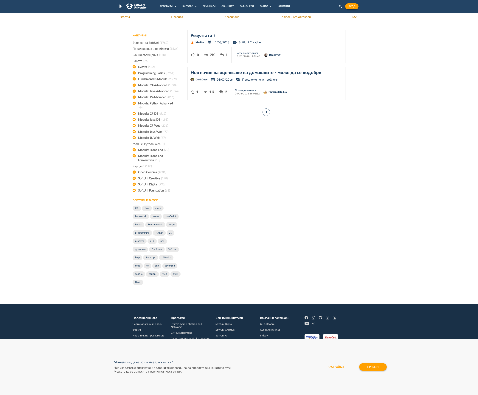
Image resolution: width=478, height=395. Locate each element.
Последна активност (246, 53)
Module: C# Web (153, 125)
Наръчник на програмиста (148, 335)
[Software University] (136, 6)
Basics (138, 224)
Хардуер (142, 166)
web (164, 274)
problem (139, 241)
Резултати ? (202, 35)
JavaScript (170, 216)
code (137, 266)
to (147, 266)
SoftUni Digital (151, 184)
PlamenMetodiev (278, 92)
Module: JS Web (152, 137)
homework (141, 216)
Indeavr (264, 335)
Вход (352, 6)
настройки (336, 367)
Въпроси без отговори (295, 17)
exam (158, 208)
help (137, 257)
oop (157, 266)
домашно (140, 249)
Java (147, 208)
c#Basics (166, 257)
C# (136, 208)
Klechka (199, 42)
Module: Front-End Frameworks (150, 158)
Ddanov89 (275, 55)
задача (138, 274)
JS (170, 233)
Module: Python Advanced (155, 105)
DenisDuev (201, 80)
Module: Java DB (153, 119)
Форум (125, 17)
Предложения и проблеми (155, 48)
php (162, 241)
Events (146, 66)
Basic (138, 282)
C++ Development (181, 333)
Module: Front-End (153, 149)
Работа (140, 60)
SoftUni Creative (153, 178)
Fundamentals (155, 224)
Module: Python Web (149, 144)
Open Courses (152, 172)
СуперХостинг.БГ (270, 330)
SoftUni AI (221, 335)
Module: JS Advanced (156, 97)
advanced (170, 266)
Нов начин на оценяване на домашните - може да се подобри (255, 73)
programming (142, 233)
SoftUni (172, 249)
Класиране (231, 17)
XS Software (267, 324)
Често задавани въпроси (147, 324)
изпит (156, 216)
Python (159, 233)
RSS (355, 17)
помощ (152, 274)
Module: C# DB (152, 113)
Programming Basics (156, 73)
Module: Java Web (153, 131)
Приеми (373, 367)
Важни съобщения (149, 54)
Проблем (157, 249)
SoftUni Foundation (154, 190)
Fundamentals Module (157, 79)
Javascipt (151, 257)
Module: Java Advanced (158, 91)
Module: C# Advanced (157, 85)
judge (172, 224)
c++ (152, 241)
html (175, 274)
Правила (177, 17)
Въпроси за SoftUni (150, 42)
